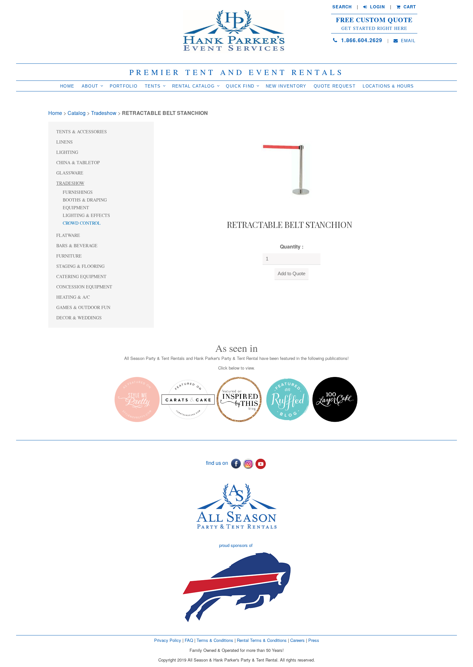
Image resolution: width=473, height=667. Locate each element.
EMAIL (407, 40)
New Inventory (286, 86)
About (90, 86)
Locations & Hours (388, 86)
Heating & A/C (73, 297)
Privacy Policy (167, 640)
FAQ (189, 640)
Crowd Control (82, 223)
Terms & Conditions (215, 640)
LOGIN (376, 7)
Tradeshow (103, 113)
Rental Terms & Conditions (262, 640)
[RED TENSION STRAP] (290, 169)
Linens (64, 142)
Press (313, 640)
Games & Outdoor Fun (83, 307)
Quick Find (240, 86)
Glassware (69, 173)
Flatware (68, 235)
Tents (153, 86)
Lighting (67, 152)
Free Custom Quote (374, 19)
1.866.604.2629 (360, 40)
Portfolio (124, 86)
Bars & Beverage (76, 245)
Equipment (76, 207)
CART (409, 7)
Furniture (69, 256)
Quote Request (335, 86)
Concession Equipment (84, 287)
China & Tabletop (78, 162)
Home (67, 86)
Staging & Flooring (80, 266)
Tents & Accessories (81, 131)
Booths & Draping (85, 200)
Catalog (77, 113)
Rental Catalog (193, 86)
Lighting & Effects (86, 215)
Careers (298, 640)
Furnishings (78, 192)
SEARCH (342, 7)
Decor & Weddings (79, 318)
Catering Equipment (81, 276)
